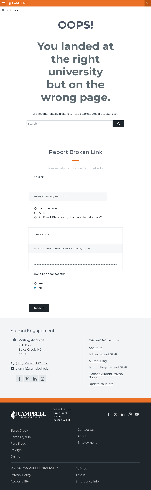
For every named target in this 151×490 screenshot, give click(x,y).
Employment (87, 442)
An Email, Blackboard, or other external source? (70, 217)
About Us (95, 348)
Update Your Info (101, 384)
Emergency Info (87, 481)
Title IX (81, 475)
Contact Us (86, 429)
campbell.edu (48, 208)
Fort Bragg (18, 443)
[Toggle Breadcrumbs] (148, 9)
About (82, 436)
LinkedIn (34, 378)
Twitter (27, 378)
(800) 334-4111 (61, 420)
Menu (3, 3)
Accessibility (20, 481)
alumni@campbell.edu (32, 368)
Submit (39, 308)
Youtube (136, 414)
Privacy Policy (21, 475)
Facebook (19, 378)
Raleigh (16, 450)
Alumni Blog (98, 361)
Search (148, 3)
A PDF (43, 213)
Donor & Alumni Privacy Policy (106, 375)
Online (15, 456)
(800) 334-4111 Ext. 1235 (32, 363)
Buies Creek (19, 430)
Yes (41, 283)
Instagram (42, 378)
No (40, 287)
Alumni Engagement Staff (108, 367)
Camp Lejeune (21, 437)
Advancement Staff (103, 354)
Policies (81, 468)
